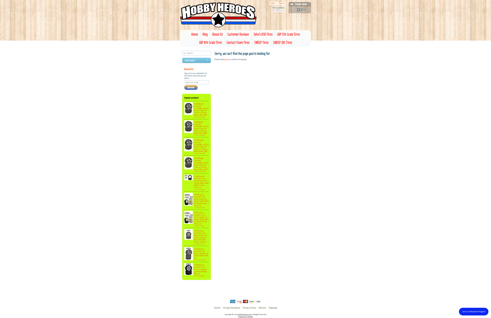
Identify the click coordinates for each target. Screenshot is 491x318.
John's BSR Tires (263, 34)
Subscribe (190, 87)
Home (194, 34)
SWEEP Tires (261, 42)
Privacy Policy (249, 308)
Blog (205, 34)
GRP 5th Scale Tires (288, 34)
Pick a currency (278, 8)
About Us (217, 34)
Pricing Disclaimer (231, 308)
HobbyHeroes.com (245, 314)
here (226, 60)
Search (217, 308)
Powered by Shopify (245, 317)
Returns (262, 308)
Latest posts (190, 60)
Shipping (273, 308)
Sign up (282, 3)
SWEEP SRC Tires (282, 42)
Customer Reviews (238, 34)
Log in (272, 3)
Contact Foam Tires (238, 42)
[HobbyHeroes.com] (218, 26)
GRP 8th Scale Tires (210, 42)
